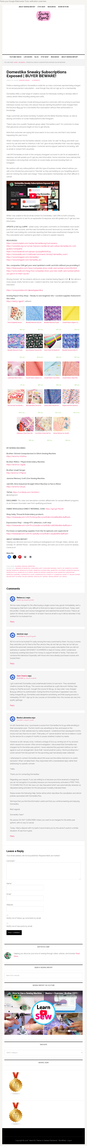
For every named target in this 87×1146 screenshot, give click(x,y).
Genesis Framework (50, 1140)
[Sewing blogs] (15, 1124)
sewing (45, 576)
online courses (74, 574)
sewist (64, 576)
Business (18, 566)
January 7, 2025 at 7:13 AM (25, 720)
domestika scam (52, 572)
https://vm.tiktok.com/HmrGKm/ (26, 492)
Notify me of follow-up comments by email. (23, 918)
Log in (69, 1140)
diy (63, 568)
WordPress (62, 1140)
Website (9, 905)
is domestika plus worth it (44, 574)
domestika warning (13, 574)
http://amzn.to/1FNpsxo (16, 473)
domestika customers (58, 570)
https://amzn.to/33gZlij (15, 465)
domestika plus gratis (25, 572)
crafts (59, 568)
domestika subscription (66, 572)
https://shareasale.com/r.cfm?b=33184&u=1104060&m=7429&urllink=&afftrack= (37, 534)
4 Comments (36, 80)
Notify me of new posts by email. (19, 926)
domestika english (72, 570)
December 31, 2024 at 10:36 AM (26, 678)
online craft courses (13, 576)
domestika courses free (41, 570)
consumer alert (36, 568)
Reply (12, 622)
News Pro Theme (35, 1140)
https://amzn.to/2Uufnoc (16, 456)
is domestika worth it (61, 574)
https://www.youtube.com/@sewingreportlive (24, 290)
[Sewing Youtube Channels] (15, 1094)
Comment (10, 861)
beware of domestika (23, 568)
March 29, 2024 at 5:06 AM (25, 600)
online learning (27, 576)
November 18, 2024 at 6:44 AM (26, 636)
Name (9, 883)
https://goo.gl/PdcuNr (55, 509)
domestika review (40, 572)
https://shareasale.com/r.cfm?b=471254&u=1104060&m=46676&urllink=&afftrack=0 (39, 525)
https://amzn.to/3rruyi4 (15, 487)
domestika (15, 570)
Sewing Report (43, 16)
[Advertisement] (43, 37)
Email (9, 894)
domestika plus (11, 572)
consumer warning (50, 568)
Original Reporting (28, 566)
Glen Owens (22, 676)
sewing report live (55, 576)
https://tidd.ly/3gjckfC (15, 301)
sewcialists (38, 576)
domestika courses (26, 570)
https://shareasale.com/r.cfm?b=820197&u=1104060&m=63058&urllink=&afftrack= (38, 517)
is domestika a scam (27, 574)
